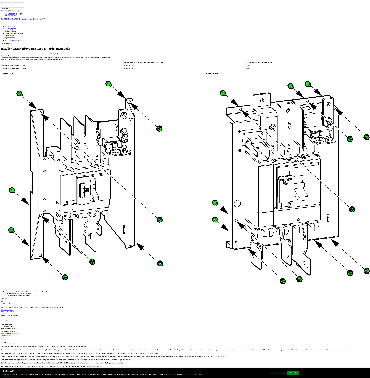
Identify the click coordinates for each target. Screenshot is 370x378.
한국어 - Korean (10, 26)
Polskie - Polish (9, 35)
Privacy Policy (5, 313)
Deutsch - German (10, 32)
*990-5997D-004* (6, 335)
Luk (3, 337)
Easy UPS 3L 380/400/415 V (14, 14)
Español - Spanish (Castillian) (14, 33)
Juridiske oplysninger (7, 311)
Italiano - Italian (9, 30)
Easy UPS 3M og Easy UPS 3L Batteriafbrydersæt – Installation (20, 19)
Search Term (4, 9)
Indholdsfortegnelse (11, 16)
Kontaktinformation (7, 310)
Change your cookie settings (277, 373)
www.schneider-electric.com (9, 333)
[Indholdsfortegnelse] (1, 21)
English (7, 38)
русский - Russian (10, 28)
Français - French (10, 37)
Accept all (293, 373)
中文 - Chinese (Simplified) (13, 40)
